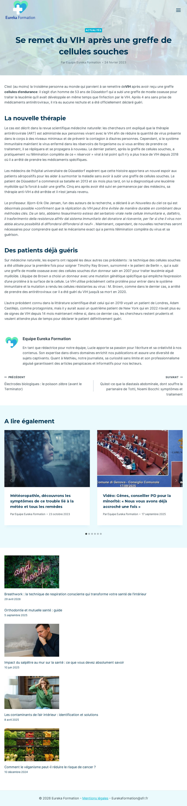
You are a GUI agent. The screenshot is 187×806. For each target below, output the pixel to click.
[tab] (86, 534)
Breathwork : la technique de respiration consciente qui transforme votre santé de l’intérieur (75, 594)
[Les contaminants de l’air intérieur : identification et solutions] (93, 692)
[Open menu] (178, 10)
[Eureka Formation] (20, 10)
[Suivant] (176, 480)
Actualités (93, 30)
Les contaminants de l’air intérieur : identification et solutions (51, 715)
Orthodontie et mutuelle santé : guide (33, 610)
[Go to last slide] (11, 480)
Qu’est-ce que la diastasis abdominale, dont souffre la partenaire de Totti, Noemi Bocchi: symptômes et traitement (141, 386)
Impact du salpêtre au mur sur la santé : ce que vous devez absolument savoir (64, 662)
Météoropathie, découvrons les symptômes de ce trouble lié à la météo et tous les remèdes (42, 501)
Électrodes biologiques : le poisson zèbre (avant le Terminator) (43, 383)
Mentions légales (95, 798)
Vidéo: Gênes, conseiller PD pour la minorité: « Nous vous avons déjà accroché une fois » (137, 501)
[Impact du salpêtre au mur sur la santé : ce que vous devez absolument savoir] (93, 640)
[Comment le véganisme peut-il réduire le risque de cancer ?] (93, 744)
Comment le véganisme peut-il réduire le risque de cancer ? (50, 767)
